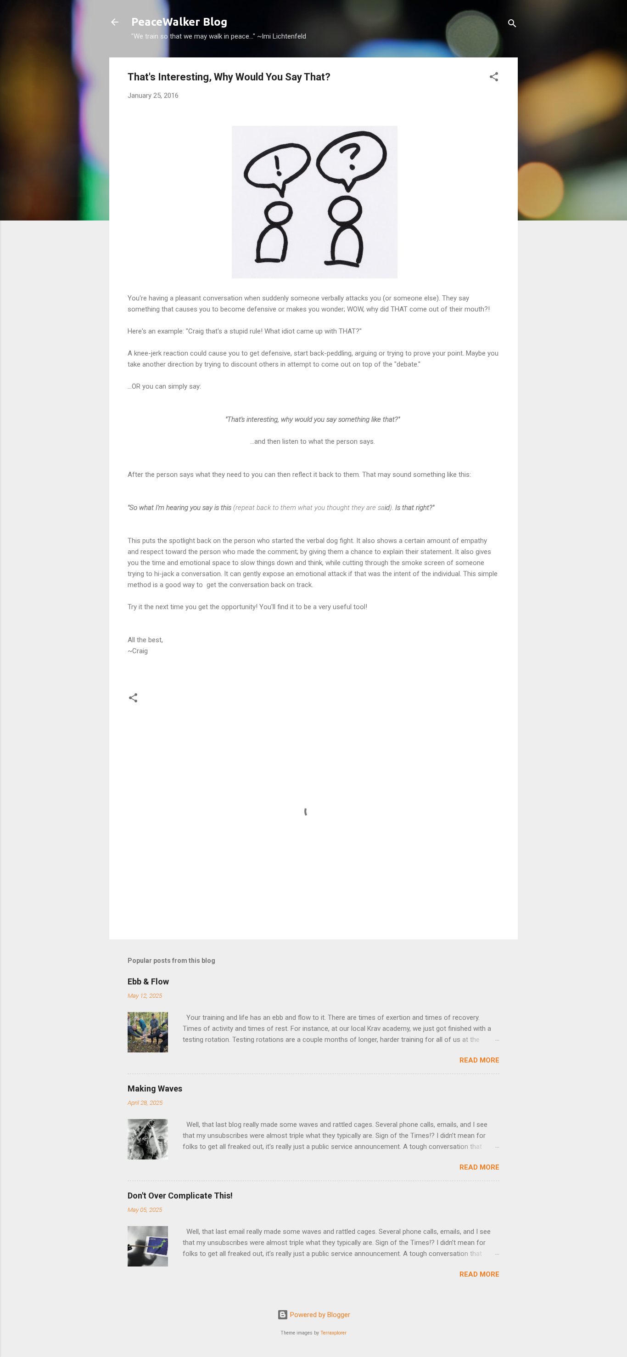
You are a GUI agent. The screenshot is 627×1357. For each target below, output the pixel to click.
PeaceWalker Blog (179, 22)
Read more (479, 1060)
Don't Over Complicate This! (180, 1195)
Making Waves (155, 1088)
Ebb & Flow (148, 981)
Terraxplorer (333, 1333)
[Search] (512, 25)
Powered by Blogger (319, 1315)
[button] (493, 78)
